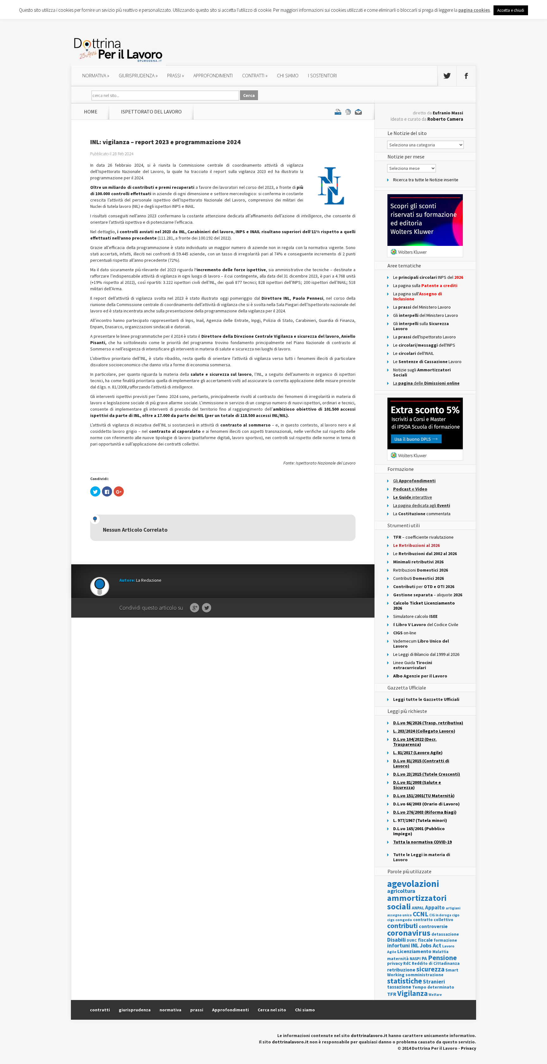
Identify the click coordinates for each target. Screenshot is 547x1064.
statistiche (404, 980)
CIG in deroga (440, 915)
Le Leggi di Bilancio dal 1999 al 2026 (426, 654)
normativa (95, 76)
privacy (394, 963)
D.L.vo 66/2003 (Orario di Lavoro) (426, 804)
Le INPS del (428, 277)
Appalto (435, 907)
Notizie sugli (422, 372)
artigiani (453, 908)
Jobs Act (430, 945)
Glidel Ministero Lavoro (425, 315)
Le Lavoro (427, 361)
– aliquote (427, 595)
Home (90, 111)
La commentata (421, 513)
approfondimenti (213, 76)
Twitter (206, 608)
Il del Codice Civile (425, 624)
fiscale (425, 940)
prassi (175, 76)
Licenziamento (414, 951)
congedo (403, 919)
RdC (407, 963)
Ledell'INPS (424, 345)
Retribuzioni (420, 570)
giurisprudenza (138, 76)
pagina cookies (474, 10)
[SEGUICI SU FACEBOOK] (466, 76)
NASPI (415, 958)
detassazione (445, 934)
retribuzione (401, 970)
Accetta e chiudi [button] (510, 10)
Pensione (442, 957)
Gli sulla (421, 326)
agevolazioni (413, 883)
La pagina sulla (425, 285)
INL (415, 945)
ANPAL (418, 908)
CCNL (420, 914)
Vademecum (421, 643)
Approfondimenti (230, 1010)
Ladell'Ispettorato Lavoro (424, 337)
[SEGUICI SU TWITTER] (446, 76)
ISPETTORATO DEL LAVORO (151, 111)
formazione (445, 940)
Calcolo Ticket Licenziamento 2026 (424, 605)
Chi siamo (288, 76)
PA (424, 958)
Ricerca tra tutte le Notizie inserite (425, 180)
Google (194, 608)
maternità (398, 958)
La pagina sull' (417, 296)
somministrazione (424, 974)
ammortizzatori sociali (417, 902)
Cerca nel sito (272, 1010)
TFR (391, 994)
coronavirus (409, 933)
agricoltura (401, 890)
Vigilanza (412, 993)
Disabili (396, 939)
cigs (390, 919)
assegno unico (399, 915)
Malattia (440, 951)
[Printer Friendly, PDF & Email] (348, 111)
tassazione (399, 987)
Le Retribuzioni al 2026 (416, 545)
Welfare (435, 994)
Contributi (418, 578)
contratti (254, 76)
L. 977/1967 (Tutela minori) (420, 820)
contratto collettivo (433, 919)
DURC (412, 940)
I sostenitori (322, 76)
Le (425, 553)
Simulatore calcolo (415, 616)
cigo (455, 915)
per (423, 586)
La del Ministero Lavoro (422, 307)
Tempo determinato (433, 987)
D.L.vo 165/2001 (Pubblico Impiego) (419, 831)
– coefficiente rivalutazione (423, 537)
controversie (433, 926)
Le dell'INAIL (413, 353)
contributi (402, 925)
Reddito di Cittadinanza (436, 963)
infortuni (398, 945)
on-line (404, 633)
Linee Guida (412, 665)
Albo (420, 676)
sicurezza (430, 969)
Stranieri (434, 981)
